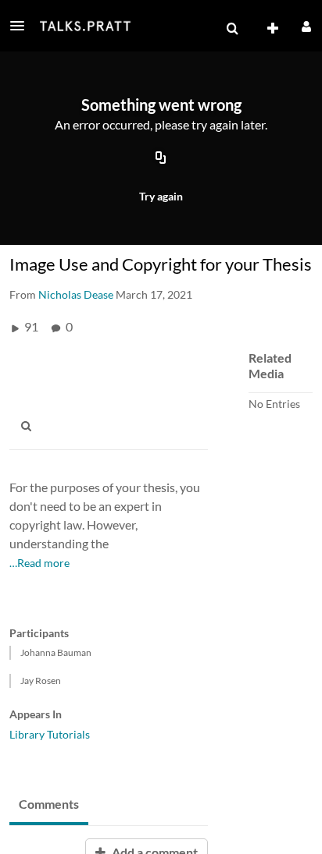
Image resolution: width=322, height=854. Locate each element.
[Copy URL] (161, 158)
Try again (161, 196)
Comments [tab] (49, 803)
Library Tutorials (49, 734)
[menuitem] (232, 29)
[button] (21, 26)
